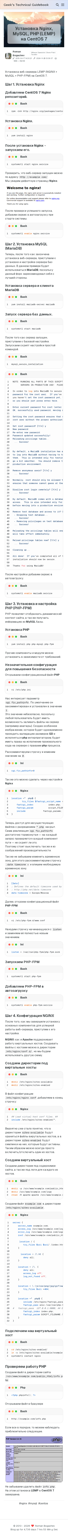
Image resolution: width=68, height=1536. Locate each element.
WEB (15, 61)
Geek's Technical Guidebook (26, 5)
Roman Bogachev (45, 1526)
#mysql (32, 1503)
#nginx (23, 1503)
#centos (43, 1503)
